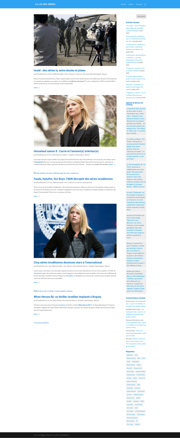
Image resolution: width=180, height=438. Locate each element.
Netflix (138, 398)
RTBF (142, 401)
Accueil (123, 4)
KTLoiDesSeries (41, 74)
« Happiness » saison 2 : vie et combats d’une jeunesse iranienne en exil (135, 95)
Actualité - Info (62, 74)
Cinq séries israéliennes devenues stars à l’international (68, 262)
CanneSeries (135, 361)
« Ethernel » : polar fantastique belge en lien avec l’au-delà (136, 333)
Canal (128, 361)
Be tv (143, 358)
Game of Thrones (132, 381)
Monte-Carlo (130, 398)
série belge (130, 411)
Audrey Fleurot (131, 358)
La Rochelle (141, 391)
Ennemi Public (141, 375)
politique (136, 401)
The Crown (130, 424)
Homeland (130, 388)
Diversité (129, 368)
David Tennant (131, 365)
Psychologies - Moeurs (99, 74)
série (136, 408)
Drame (59, 300)
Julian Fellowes (131, 391)
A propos (139, 4)
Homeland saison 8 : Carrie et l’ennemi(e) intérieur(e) (66, 151)
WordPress (65, 435)
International (87, 74)
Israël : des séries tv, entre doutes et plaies (59, 70)
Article (131, 4)
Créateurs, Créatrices (75, 74)
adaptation (130, 355)
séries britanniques (132, 418)
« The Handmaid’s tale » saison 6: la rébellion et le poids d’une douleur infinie (136, 303)
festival (129, 378)
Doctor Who (130, 371)
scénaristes (130, 404)
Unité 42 (137, 424)
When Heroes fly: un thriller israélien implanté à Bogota (67, 296)
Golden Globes (131, 385)
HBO (138, 385)
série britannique (140, 411)
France (135, 378)
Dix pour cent (138, 368)
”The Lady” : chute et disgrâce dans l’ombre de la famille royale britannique (136, 28)
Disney (139, 365)
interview (137, 388)
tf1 (137, 421)
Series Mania (138, 404)
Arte (136, 355)
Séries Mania (130, 421)
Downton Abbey (140, 371)
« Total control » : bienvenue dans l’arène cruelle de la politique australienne (135, 46)
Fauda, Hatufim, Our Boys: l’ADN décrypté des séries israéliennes (73, 178)
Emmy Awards (131, 375)
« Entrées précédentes (41, 323)
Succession (130, 408)
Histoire (59, 155)
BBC (139, 358)
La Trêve (129, 394)
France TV (142, 378)
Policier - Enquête (68, 155)
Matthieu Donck (138, 394)
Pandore (129, 401)
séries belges (141, 414)
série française (131, 414)
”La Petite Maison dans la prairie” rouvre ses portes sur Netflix (135, 78)
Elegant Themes (46, 435)
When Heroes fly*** (85, 305)
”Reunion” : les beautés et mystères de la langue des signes (134, 87)
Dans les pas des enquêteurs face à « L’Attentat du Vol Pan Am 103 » (136, 38)
